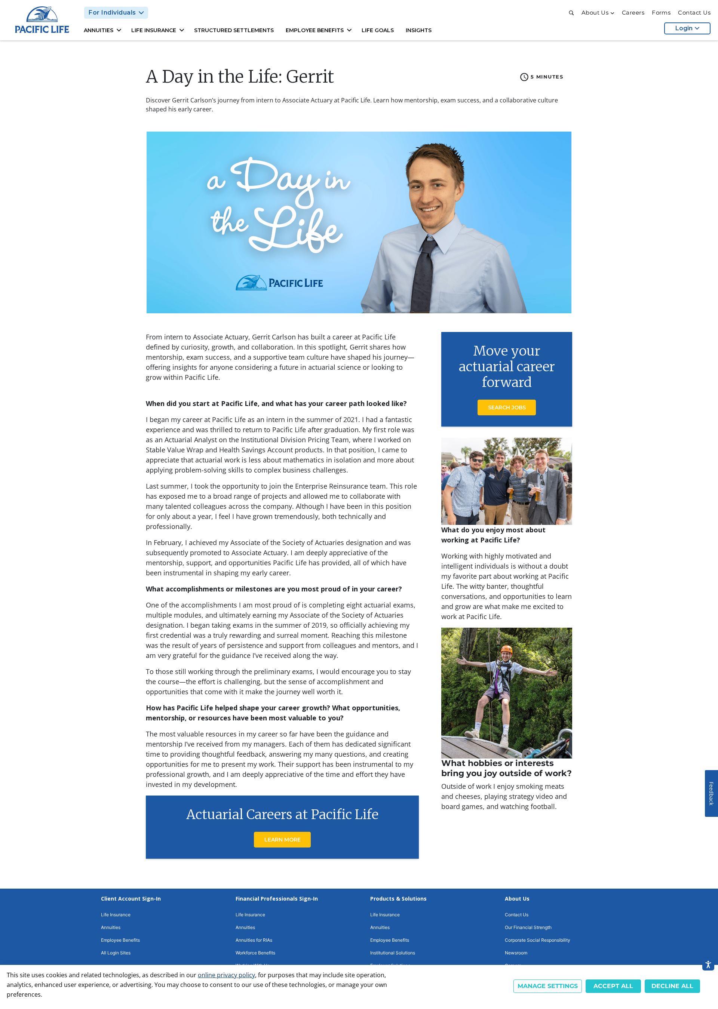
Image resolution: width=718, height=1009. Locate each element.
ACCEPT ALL (613, 986)
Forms (661, 13)
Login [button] (684, 28)
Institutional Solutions (392, 953)
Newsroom (516, 953)
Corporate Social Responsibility (537, 940)
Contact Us (694, 13)
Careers (633, 13)
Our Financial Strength (528, 927)
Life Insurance (116, 914)
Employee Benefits (120, 940)
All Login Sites (116, 953)
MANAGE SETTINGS (548, 986)
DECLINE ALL (672, 986)
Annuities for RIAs (254, 940)
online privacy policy (226, 975)
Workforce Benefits (255, 953)
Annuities (110, 927)
